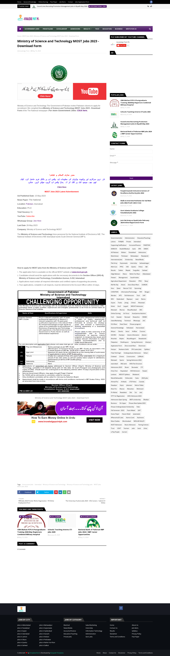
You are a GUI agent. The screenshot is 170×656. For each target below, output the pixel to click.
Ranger (147, 292)
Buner (127, 367)
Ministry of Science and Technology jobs (80, 484)
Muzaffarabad (132, 310)
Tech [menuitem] (97, 29)
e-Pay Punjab (115, 432)
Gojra (122, 385)
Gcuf (119, 306)
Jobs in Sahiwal (22, 645)
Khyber (121, 339)
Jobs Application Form (82, 2)
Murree (122, 310)
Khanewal (141, 303)
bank (134, 249)
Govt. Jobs (89, 637)
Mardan (113, 295)
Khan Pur (114, 389)
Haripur (113, 349)
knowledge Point (24, 51)
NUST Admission (116, 425)
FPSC (140, 281)
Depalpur (114, 385)
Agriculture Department (118, 281)
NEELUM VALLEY (139, 421)
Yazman (126, 428)
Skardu (120, 331)
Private (128, 242)
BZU (112, 299)
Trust (112, 428)
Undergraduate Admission (132, 353)
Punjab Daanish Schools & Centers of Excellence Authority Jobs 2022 (135, 192)
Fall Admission (129, 295)
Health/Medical (125, 249)
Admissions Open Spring (119, 400)
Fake (138, 407)
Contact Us (113, 628)
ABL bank (124, 364)
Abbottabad (146, 274)
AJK (146, 267)
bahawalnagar (144, 263)
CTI (142, 367)
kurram (124, 432)
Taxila (120, 303)
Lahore (113, 242)
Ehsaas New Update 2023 (137, 403)
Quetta (133, 267)
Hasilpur (121, 335)
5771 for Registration (118, 396)
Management (123, 277)
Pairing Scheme (143, 425)
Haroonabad (140, 328)
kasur (127, 331)
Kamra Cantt (130, 418)
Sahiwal (144, 270)
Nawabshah (142, 339)
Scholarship (129, 260)
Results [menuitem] (87, 29)
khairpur (148, 342)
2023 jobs (145, 378)
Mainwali (114, 360)
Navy (146, 281)
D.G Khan (114, 324)
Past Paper (53, 2)
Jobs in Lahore (22, 637)
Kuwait (145, 371)
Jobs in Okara (21, 640)
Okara (125, 274)
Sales (137, 378)
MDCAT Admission (137, 306)
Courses (142, 331)
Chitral (133, 303)
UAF (144, 295)
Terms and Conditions (117, 637)
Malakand (136, 374)
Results (113, 270)
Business (114, 403)
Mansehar (130, 389)
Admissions (142, 252)
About (105, 653)
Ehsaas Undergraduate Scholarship (122, 407)
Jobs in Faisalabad (23, 628)
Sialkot (121, 270)
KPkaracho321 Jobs (117, 418)
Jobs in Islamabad (23, 634)
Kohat (113, 306)
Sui (136, 392)
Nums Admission (130, 425)
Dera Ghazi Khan (133, 285)
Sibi (131, 392)
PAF (140, 292)
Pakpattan (114, 342)
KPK (139, 249)
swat (136, 299)
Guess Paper (115, 414)
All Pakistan (114, 252)
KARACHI (114, 249)
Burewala (135, 367)
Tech (138, 295)
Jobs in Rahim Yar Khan (47, 642)
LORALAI (140, 356)
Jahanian (129, 385)
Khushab (114, 339)
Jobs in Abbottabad (24, 625)
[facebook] (151, 1)
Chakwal (113, 356)
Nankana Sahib (124, 349)
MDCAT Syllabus (124, 374)
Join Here (37, 221)
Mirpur (113, 331)
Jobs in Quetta (22, 642)
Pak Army (114, 263)
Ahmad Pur (114, 382)
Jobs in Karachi (44, 634)
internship (133, 263)
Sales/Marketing (116, 321)
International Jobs (116, 260)
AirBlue (134, 331)
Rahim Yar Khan (135, 274)
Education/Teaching (143, 238)
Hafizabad (130, 328)
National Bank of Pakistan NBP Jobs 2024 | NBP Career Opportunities (91, 532)
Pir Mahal (114, 392)
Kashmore (140, 418)
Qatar (119, 288)
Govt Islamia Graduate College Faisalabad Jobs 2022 (132, 211)
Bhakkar (146, 400)
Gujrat (113, 303)
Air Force (126, 313)
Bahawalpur (134, 256)
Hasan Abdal (126, 414)
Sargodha (136, 270)
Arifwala (123, 382)
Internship (89, 628)
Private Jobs (68, 637)
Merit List (114, 267)
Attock (123, 285)
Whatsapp (136, 321)
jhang (126, 303)
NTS (120, 295)
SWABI (144, 317)
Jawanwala (136, 414)
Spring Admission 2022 (134, 360)
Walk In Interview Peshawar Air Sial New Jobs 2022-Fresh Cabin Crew (136, 202)
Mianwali (114, 310)
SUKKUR (144, 285)
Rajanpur (130, 299)
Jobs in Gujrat (21, 631)
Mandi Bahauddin (116, 378)
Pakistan (29, 204)
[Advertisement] (110, 17)
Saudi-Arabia (134, 277)
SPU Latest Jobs (136, 349)
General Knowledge (30, 2)
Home (19, 2)
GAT (139, 410)
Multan (123, 252)
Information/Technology (129, 292)
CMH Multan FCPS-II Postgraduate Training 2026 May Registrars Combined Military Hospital (31, 532)
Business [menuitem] (118, 29)
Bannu (143, 299)
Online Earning (43, 2)
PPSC (121, 267)
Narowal (127, 317)
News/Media (140, 260)
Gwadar (119, 317)
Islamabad (38, 484)
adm (133, 428)
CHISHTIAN (114, 292)
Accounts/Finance (135, 245)
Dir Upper (123, 403)
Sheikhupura (124, 342)
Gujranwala (123, 263)
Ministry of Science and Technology (54, 484)
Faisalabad (132, 252)
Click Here (61, 187)
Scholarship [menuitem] (61, 29)
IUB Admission (135, 371)
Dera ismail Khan (130, 346)
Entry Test (114, 371)
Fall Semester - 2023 (117, 410)
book (139, 428)
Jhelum (144, 335)
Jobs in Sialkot (44, 645)
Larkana (113, 374)
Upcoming (137, 288)
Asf (144, 321)
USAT (119, 428)
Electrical (67, 625)
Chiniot (121, 356)
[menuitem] (20, 29)
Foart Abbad (131, 410)
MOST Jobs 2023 (27, 36)
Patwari (113, 277)
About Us (135, 625)
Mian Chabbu (115, 421)
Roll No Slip (114, 285)
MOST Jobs (97, 484)
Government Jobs (27, 484)
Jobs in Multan (44, 637)
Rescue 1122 (127, 288)
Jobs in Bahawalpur (45, 625)
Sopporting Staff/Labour (118, 245)
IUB (127, 267)
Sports (122, 360)
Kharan (122, 389)
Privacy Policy (136, 634)
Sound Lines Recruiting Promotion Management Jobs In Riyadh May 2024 (62, 6)
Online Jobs (128, 378)
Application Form (116, 346)
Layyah (126, 306)
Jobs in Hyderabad (45, 631)
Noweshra (136, 317)
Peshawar (124, 256)
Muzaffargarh (131, 339)
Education (132, 281)
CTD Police (132, 382)
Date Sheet (123, 324)
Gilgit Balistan (115, 274)
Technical (127, 321)
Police (140, 267)
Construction (131, 356)
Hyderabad (120, 299)
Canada (141, 382)
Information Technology (94, 631)
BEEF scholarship (135, 400)
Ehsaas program (135, 324)
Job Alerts (63, 2)
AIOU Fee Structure (136, 364)
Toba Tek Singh (116, 353)
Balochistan (115, 256)
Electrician (142, 346)
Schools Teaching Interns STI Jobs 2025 (60, 530)
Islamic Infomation (133, 335)
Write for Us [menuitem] (131, 29)
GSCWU (113, 335)
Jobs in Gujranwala (45, 628)
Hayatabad (123, 371)
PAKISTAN (147, 245)
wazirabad (114, 364)
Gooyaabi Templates (57, 653)
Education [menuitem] (107, 29)
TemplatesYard (34, 653)
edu (141, 392)
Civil (112, 317)
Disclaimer (113, 634)
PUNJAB (121, 242)
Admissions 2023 (116, 367)
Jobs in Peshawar (45, 640)
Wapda (128, 270)
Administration (129, 238)
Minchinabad (126, 421)
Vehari (146, 353)
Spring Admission (137, 342)
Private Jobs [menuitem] (48, 29)
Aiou (112, 288)
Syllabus (147, 349)
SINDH (146, 249)
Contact (70, 2)
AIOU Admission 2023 (134, 396)
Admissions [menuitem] (75, 29)
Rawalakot (123, 392)
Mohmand (140, 389)
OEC (140, 310)
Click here (82, 110)
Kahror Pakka (139, 385)
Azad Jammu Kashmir (139, 313)
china (145, 428)
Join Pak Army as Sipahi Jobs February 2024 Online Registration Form (135, 221)
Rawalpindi (144, 256)
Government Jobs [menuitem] (32, 29)
